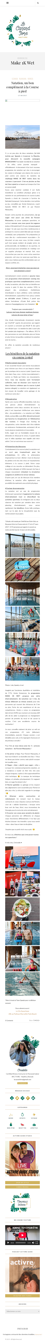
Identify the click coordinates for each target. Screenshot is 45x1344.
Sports (30, 78)
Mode (11, 1118)
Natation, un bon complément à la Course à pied (22, 87)
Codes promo (22, 1187)
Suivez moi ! (38, 1334)
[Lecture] (8, 1243)
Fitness (15, 78)
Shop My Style (22, 1182)
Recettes (22, 1128)
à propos (22, 1083)
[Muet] (33, 1243)
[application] (22, 1235)
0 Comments (9, 1020)
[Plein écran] (37, 1243)
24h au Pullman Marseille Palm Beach (23, 1014)
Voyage (34, 1118)
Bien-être (11, 1128)
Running (22, 78)
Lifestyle (34, 1128)
